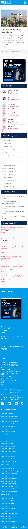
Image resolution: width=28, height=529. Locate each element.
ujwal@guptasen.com (14, 106)
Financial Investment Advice (10, 149)
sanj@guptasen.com (14, 92)
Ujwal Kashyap (12, 104)
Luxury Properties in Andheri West (9, 421)
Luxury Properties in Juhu (7, 429)
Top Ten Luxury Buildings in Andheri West (14, 206)
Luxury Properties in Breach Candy (9, 471)
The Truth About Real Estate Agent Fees (14, 211)
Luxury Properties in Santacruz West (10, 434)
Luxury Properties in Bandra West (9, 424)
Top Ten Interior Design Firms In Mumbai (14, 196)
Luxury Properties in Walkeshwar (9, 491)
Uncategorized (7, 183)
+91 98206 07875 (13, 108)
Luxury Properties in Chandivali (8, 461)
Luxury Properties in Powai (7, 459)
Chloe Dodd (11, 119)
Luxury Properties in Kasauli (8, 521)
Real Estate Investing (9, 171)
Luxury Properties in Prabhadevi (9, 451)
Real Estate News (8, 174)
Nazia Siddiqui (12, 112)
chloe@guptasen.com (14, 121)
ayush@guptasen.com (15, 99)
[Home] (6, 2)
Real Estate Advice (8, 165)
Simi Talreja (11, 126)
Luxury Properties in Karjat (7, 503)
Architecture (7, 140)
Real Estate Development (10, 168)
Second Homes (7, 177)
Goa (5, 153)
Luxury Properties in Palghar (8, 508)
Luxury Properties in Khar (7, 413)
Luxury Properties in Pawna (7, 516)
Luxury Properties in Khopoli (8, 506)
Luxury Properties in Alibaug (8, 501)
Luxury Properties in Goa (7, 518)
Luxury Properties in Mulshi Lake (9, 513)
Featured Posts (7, 146)
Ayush (9, 97)
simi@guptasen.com (14, 128)
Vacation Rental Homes (9, 186)
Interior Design (7, 159)
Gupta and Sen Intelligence (10, 156)
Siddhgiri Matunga (6, 259)
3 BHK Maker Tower (6, 250)
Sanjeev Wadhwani (13, 90)
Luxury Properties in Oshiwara (8, 418)
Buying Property (7, 143)
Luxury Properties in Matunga (8, 446)
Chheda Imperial (5, 279)
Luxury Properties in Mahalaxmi (8, 483)
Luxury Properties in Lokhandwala (9, 416)
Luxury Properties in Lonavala (8, 511)
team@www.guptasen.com (17, 397)
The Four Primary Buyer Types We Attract (14, 216)
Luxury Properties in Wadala (8, 456)
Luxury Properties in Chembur (8, 441)
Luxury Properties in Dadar (7, 448)
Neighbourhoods (8, 162)
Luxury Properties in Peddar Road (9, 488)
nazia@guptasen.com (14, 113)
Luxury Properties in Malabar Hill (9, 478)
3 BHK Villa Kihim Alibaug (7, 240)
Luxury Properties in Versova (8, 431)
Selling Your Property (9, 180)
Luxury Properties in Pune (7, 498)
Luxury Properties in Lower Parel (9, 473)
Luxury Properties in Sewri (7, 453)
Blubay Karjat (4, 230)
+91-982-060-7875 (14, 93)
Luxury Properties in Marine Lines (9, 486)
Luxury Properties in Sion (7, 443)
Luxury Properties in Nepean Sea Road (10, 476)
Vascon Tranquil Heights (7, 269)
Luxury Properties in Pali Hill (8, 426)
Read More (5, 47)
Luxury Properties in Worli (7, 468)
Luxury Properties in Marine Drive (9, 481)
